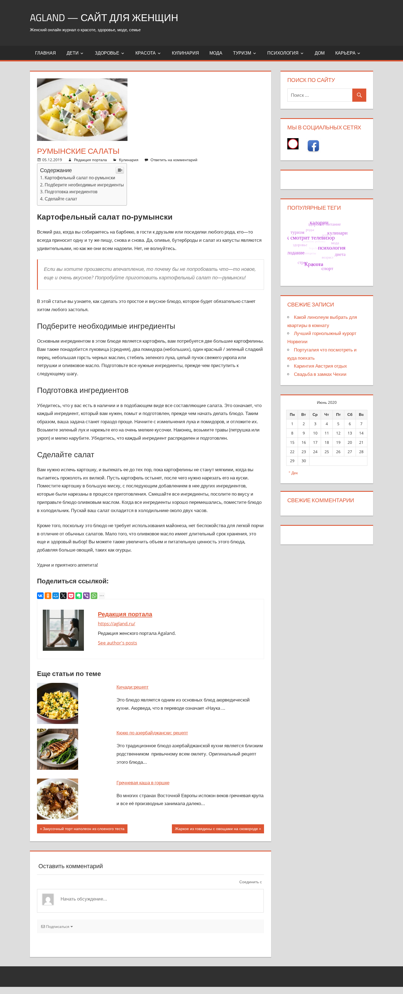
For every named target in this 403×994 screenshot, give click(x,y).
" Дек (293, 472)
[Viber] (86, 595)
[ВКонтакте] (40, 595)
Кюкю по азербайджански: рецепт (152, 732)
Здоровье (107, 53)
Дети (73, 53)
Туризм (242, 53)
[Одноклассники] (48, 595)
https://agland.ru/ (116, 623)
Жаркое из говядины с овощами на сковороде (216, 829)
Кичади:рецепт (133, 687)
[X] (63, 595)
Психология (283, 53)
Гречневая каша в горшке (143, 782)
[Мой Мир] (55, 595)
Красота (145, 53)
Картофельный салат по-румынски (80, 178)
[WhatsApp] (94, 595)
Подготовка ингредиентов (71, 192)
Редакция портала (90, 159)
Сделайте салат (61, 199)
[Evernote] (78, 595)
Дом (320, 53)
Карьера (345, 53)
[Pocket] (71, 595)
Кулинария (185, 53)
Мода (215, 53)
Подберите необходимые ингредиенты (84, 185)
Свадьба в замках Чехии (320, 374)
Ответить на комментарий (174, 159)
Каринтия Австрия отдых (320, 366)
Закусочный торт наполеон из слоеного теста (83, 829)
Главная (45, 53)
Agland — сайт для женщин (104, 17)
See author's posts (117, 643)
